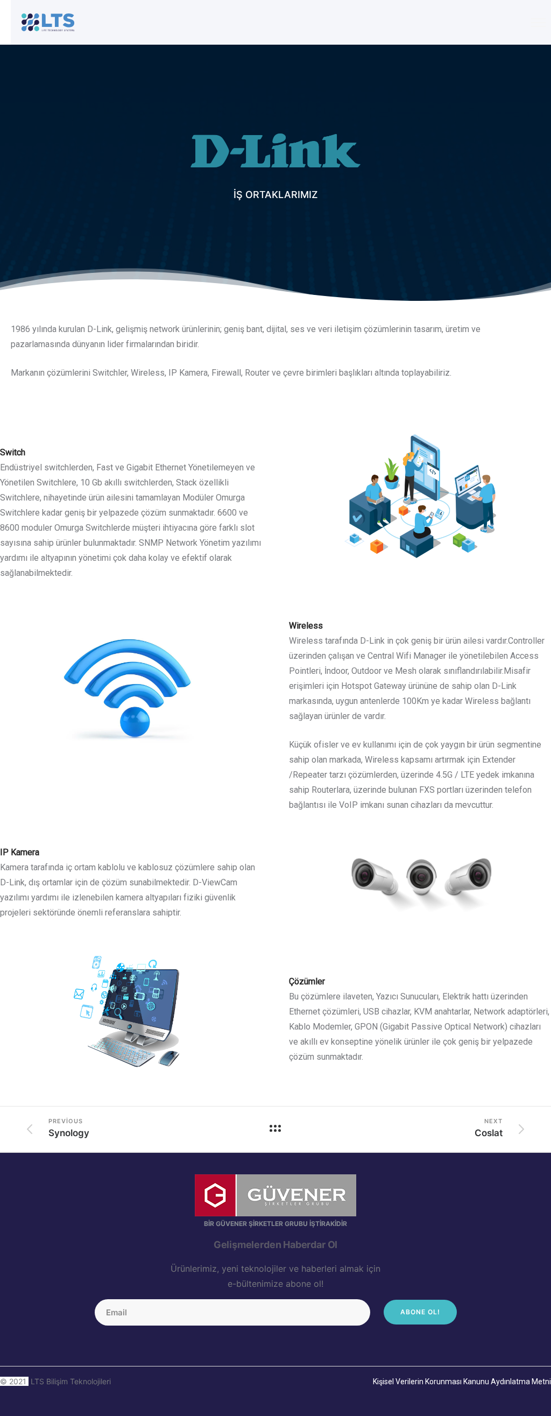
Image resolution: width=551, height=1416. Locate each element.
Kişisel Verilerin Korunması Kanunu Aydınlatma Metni (462, 1381)
